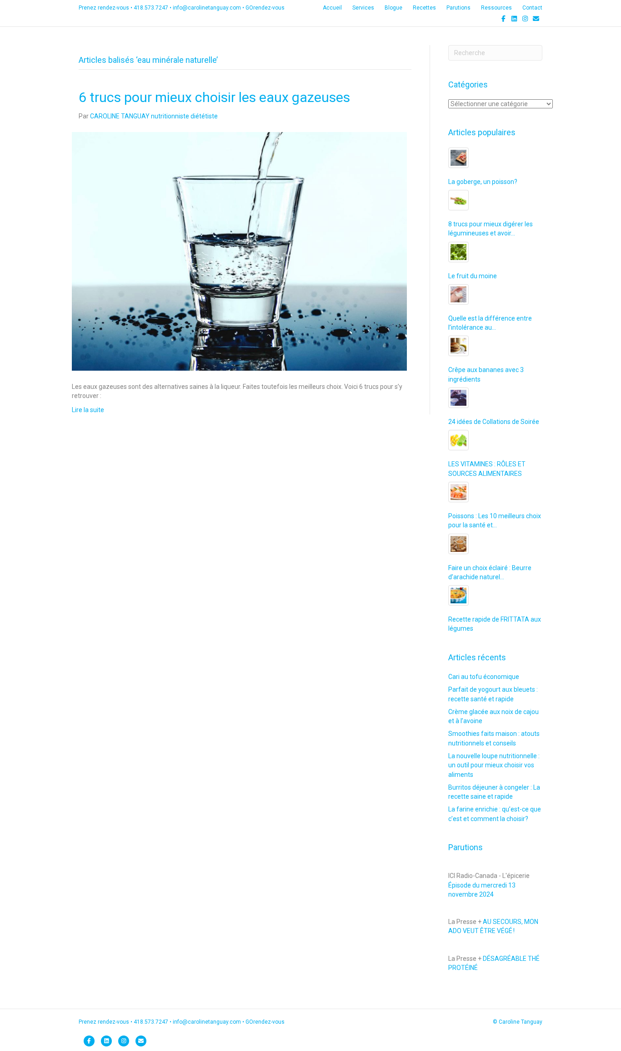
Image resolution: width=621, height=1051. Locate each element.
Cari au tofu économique (483, 676)
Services (363, 8)
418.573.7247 (151, 8)
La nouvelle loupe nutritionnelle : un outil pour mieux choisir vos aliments (494, 765)
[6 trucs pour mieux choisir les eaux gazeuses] (239, 251)
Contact (532, 8)
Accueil (332, 8)
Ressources (496, 8)
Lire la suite (88, 409)
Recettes (424, 8)
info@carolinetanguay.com (207, 8)
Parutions (458, 8)
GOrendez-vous (265, 8)
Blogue (393, 8)
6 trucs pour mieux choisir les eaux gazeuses (214, 97)
